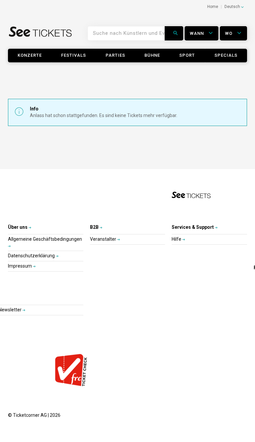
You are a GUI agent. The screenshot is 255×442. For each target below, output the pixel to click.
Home (212, 6)
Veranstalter (103, 239)
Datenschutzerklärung (32, 255)
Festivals (73, 55)
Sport (187, 55)
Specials (225, 55)
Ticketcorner (40, 36)
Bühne (152, 55)
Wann (197, 33)
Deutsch (232, 6)
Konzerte (30, 55)
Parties (115, 55)
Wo (229, 33)
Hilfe (177, 239)
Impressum (20, 266)
